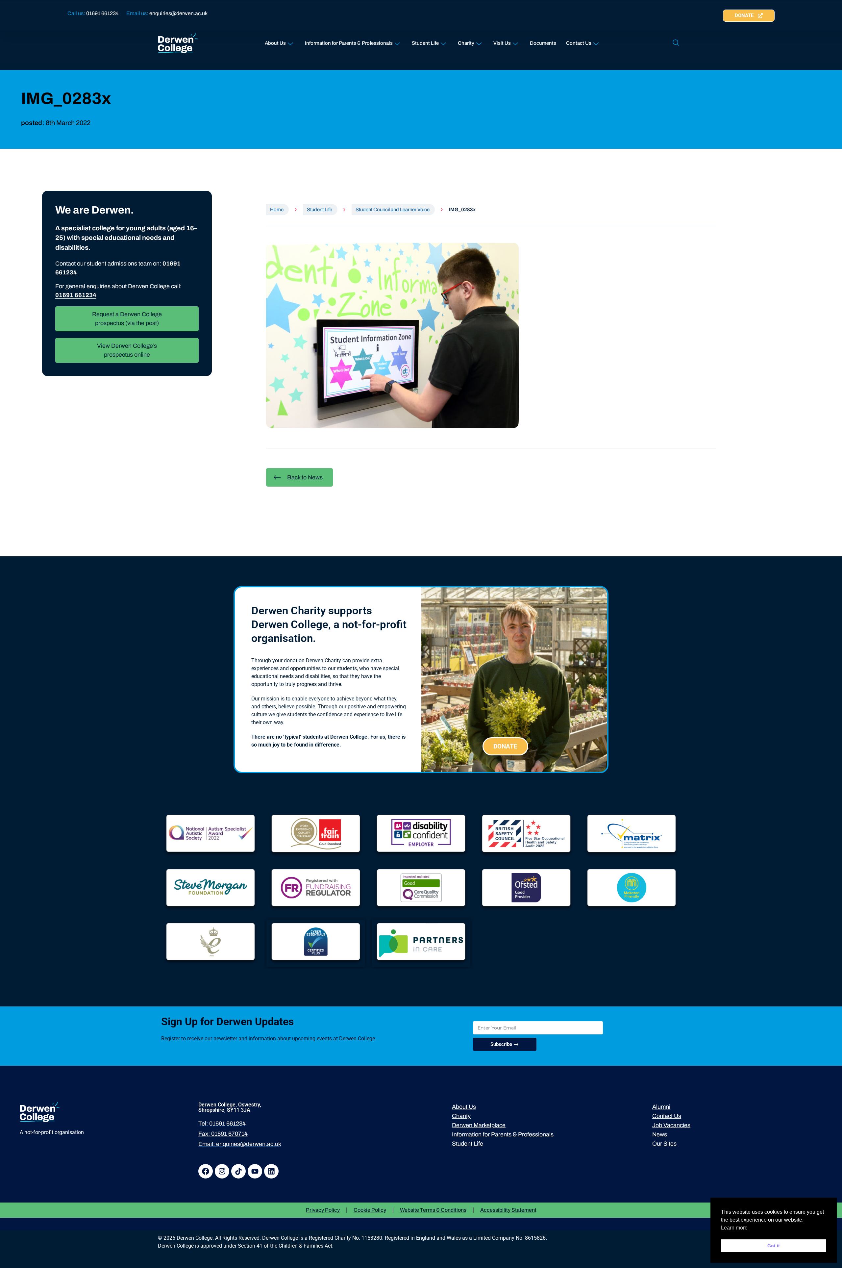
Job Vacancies (671, 1125)
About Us (275, 43)
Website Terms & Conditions (433, 1210)
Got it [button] (773, 1245)
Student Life (425, 43)
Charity (466, 43)
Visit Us (502, 43)
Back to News (305, 477)
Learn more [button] (734, 1227)
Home (277, 209)
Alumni (661, 1106)
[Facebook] (205, 1171)
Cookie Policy (370, 1210)
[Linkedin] (271, 1171)
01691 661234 (102, 13)
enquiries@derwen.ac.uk (178, 13)
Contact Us (578, 43)
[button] (675, 43)
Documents (543, 43)
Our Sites (664, 1143)
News (659, 1134)
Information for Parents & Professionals (349, 43)
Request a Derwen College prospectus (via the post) (127, 318)
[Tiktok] (238, 1171)
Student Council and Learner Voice (393, 209)
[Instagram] (222, 1171)
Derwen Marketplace (479, 1125)
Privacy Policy (323, 1210)
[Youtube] (255, 1171)
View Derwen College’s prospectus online (127, 350)
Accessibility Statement (508, 1210)
